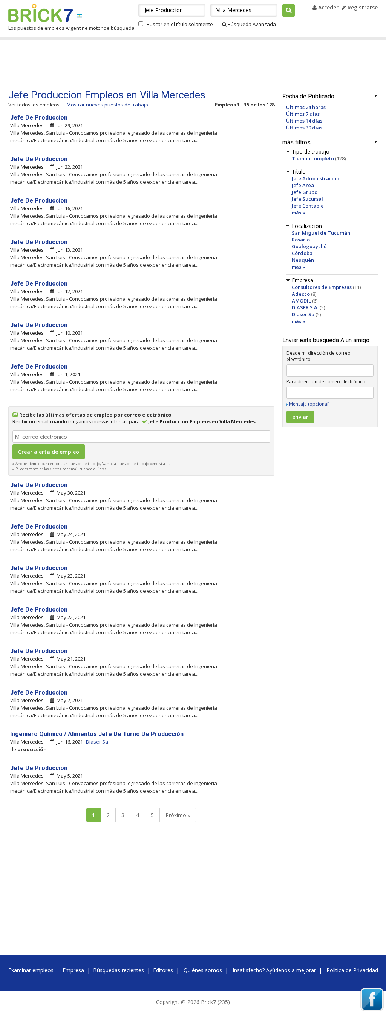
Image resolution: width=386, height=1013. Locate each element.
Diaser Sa (303, 314)
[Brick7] (79, 15)
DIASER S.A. (305, 307)
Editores (163, 970)
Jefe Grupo (304, 192)
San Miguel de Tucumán (321, 232)
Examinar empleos (31, 970)
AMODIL (301, 300)
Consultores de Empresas (322, 287)
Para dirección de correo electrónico (325, 381)
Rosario (301, 239)
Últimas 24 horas (306, 107)
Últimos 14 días (304, 120)
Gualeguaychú (309, 246)
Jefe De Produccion (38, 117)
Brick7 (40, 13)
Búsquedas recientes (118, 970)
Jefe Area (303, 185)
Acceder (328, 7)
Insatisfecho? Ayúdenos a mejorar (274, 970)
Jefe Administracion (315, 178)
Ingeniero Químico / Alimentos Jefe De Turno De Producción (97, 734)
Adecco (301, 294)
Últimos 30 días (304, 127)
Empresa (73, 970)
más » (298, 212)
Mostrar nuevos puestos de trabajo (107, 104)
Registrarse (362, 7)
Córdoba (302, 253)
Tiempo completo (313, 158)
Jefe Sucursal (307, 198)
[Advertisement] (151, 65)
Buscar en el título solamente (180, 24)
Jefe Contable (308, 205)
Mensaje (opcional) (309, 404)
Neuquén (303, 260)
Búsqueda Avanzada (251, 24)
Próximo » (177, 815)
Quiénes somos (203, 970)
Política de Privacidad (352, 970)
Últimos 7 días (303, 114)
